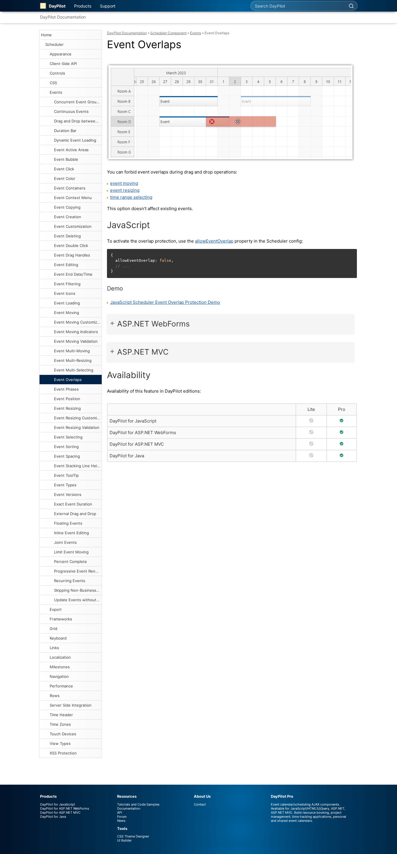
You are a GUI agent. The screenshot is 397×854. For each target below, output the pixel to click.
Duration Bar (65, 130)
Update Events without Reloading (78, 599)
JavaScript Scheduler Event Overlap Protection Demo (165, 302)
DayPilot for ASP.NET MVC (137, 444)
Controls (57, 73)
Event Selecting (68, 437)
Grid (53, 628)
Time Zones (60, 724)
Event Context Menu (73, 197)
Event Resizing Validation (76, 427)
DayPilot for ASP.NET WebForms (143, 432)
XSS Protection (63, 753)
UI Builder (124, 840)
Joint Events (65, 542)
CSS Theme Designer (133, 836)
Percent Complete (70, 561)
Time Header (61, 714)
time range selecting (131, 197)
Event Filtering (67, 283)
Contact (200, 804)
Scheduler (54, 44)
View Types (60, 743)
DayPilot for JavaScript (133, 421)
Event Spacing (67, 456)
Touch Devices (63, 734)
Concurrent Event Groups (77, 102)
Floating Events (68, 523)
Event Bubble (66, 159)
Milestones (60, 667)
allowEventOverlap (214, 241)
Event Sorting (66, 446)
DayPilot (57, 5)
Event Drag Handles (72, 255)
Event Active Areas (71, 149)
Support (107, 5)
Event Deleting (67, 236)
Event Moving (66, 312)
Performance (61, 686)
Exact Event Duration (73, 504)
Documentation (128, 808)
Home (46, 35)
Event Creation (67, 216)
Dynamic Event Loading (75, 140)
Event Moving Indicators (76, 331)
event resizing (125, 190)
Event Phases (66, 389)
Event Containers (69, 188)
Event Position (67, 398)
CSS (53, 82)
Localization (60, 657)
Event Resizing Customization (78, 418)
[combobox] (298, 5)
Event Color (64, 178)
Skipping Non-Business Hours (78, 590)
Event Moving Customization (78, 322)
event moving (124, 183)
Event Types (65, 485)
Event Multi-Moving (72, 351)
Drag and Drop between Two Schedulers (78, 121)
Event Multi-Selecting (73, 370)
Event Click (64, 169)
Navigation (59, 676)
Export (56, 609)
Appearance (60, 54)
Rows (55, 695)
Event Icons (64, 293)
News (121, 821)
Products (82, 5)
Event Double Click (71, 245)
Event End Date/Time (73, 274)
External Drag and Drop (75, 513)
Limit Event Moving (71, 552)
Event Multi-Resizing (73, 360)
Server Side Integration (71, 705)
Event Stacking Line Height (78, 465)
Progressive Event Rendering (78, 571)
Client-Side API (63, 63)
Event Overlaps (68, 379)
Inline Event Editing (71, 532)
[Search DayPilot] (351, 5)
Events (56, 92)
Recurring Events (69, 580)
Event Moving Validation (76, 341)
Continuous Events (71, 111)
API (119, 812)
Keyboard (58, 638)
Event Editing (66, 264)
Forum (122, 817)
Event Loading (67, 303)
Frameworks (61, 619)
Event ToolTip (66, 475)
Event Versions (67, 494)
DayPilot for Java (127, 455)
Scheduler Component (168, 33)
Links (54, 647)
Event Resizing (67, 408)
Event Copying (67, 207)
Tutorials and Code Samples (138, 804)
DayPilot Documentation (63, 17)
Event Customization (73, 226)
